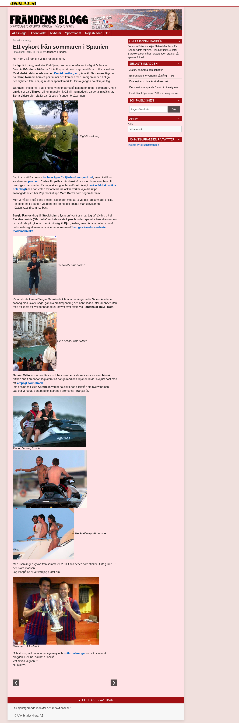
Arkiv (130, 123)
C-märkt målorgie (65, 73)
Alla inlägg (19, 33)
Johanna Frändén (56, 51)
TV (108, 33)
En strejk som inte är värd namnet (148, 81)
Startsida (18, 40)
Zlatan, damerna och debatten (146, 69)
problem (33, 181)
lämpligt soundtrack (29, 383)
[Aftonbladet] (23, 3)
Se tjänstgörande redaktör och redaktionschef (42, 708)
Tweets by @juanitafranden (143, 144)
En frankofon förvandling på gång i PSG (151, 75)
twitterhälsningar (75, 653)
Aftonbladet (38, 33)
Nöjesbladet (93, 33)
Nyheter (55, 33)
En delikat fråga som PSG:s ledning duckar (153, 93)
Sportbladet (73, 33)
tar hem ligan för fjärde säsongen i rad (68, 177)
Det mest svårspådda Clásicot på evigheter (154, 87)
